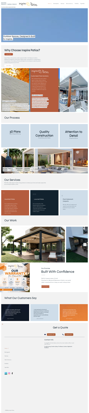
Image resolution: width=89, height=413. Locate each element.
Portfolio (6, 363)
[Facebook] (12, 373)
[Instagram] (9, 373)
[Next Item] (84, 244)
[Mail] (45, 334)
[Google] (6, 373)
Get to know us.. (8, 359)
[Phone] (63, 334)
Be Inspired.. (7, 352)
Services (6, 356)
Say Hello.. (7, 367)
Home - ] (6, 348)
